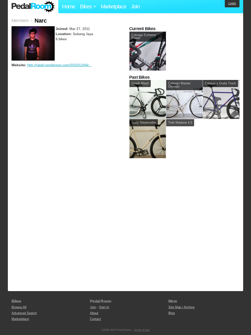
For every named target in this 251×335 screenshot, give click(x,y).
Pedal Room (33, 7)
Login (232, 3)
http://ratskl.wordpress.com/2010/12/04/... (59, 65)
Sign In (104, 307)
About (94, 313)
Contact (95, 319)
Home (68, 6)
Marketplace (113, 6)
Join (135, 6)
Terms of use (142, 329)
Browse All (19, 307)
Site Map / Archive (181, 307)
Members (20, 20)
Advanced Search (24, 313)
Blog (171, 313)
